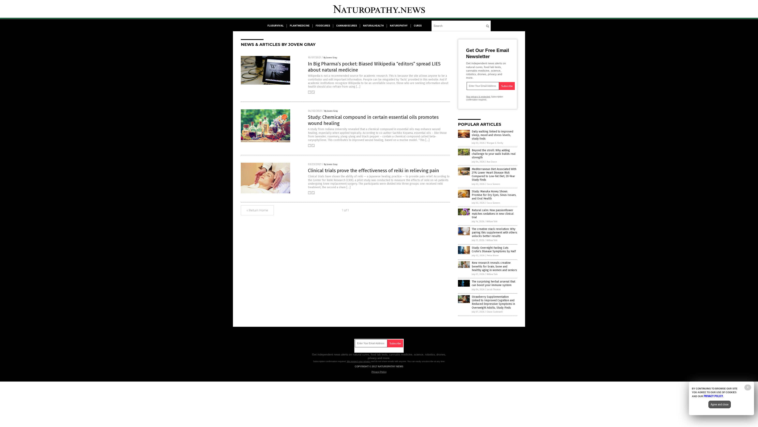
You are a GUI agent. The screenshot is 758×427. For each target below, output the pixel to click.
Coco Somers (493, 184)
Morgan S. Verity (495, 143)
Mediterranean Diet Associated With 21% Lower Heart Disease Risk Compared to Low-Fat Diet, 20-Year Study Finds (494, 174)
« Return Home (257, 210)
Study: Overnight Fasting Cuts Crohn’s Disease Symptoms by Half (494, 249)
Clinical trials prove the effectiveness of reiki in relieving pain (373, 170)
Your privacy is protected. (478, 96)
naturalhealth (373, 25)
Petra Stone (493, 255)
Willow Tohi (491, 221)
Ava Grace (492, 162)
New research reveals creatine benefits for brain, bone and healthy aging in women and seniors (494, 266)
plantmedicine (300, 25)
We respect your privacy (359, 361)
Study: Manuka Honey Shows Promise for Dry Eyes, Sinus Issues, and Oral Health (494, 195)
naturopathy (399, 25)
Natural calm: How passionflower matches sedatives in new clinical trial (493, 214)
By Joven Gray (330, 57)
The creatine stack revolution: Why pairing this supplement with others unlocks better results (494, 232)
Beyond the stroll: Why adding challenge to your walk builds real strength (494, 154)
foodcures (323, 25)
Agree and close (720, 404)
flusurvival (275, 25)
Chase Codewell (495, 312)
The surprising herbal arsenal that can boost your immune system (493, 283)
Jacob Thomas (494, 289)
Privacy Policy (379, 372)
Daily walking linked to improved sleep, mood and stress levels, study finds (492, 135)
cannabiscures (346, 25)
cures (418, 25)
